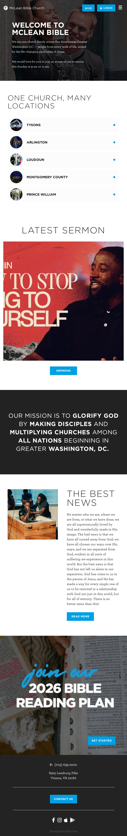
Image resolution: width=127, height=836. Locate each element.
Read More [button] (80, 616)
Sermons (63, 370)
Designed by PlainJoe (63, 831)
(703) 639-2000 (65, 764)
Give (88, 8)
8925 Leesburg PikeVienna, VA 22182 (63, 775)
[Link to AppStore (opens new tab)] (66, 821)
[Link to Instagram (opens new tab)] (59, 821)
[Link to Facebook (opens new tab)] (53, 821)
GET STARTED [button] (102, 740)
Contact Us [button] (63, 799)
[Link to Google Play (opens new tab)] (72, 821)
